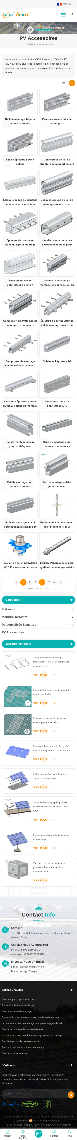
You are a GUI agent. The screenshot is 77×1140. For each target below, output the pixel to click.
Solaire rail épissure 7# (57, 361)
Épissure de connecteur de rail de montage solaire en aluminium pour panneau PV (57, 323)
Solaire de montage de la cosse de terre (22, 1029)
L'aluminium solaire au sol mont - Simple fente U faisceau (49, 776)
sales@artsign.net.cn (32, 966)
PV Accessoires (46, 44)
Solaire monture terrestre (14, 1053)
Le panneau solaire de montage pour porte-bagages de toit (32, 1023)
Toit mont (8, 609)
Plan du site (21, 1125)
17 (48, 582)
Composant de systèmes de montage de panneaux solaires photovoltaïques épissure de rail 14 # (20, 323)
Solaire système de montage (17, 1011)
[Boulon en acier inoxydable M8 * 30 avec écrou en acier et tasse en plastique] (20, 546)
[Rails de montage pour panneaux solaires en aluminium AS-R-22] (57, 425)
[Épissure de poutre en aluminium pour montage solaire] (20, 223)
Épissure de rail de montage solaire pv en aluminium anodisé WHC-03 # (20, 202)
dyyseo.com (22, 1120)
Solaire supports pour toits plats (18, 999)
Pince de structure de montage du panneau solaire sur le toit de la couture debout (49, 867)
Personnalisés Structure (19, 624)
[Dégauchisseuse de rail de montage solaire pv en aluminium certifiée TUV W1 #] (57, 183)
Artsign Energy (28, 971)
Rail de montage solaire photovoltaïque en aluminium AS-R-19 (20, 444)
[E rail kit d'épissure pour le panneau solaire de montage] (20, 384)
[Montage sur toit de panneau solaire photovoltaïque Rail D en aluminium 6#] (57, 384)
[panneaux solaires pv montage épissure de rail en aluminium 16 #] (57, 263)
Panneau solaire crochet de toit (18, 1005)
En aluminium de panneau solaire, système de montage (30, 1017)
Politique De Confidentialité (53, 1125)
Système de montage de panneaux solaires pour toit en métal (49, 720)
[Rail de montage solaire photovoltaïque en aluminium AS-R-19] (20, 425)
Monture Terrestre (14, 617)
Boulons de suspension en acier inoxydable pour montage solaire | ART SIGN (57, 525)
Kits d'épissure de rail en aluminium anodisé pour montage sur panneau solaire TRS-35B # (57, 243)
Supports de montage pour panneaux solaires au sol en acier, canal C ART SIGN (51, 806)
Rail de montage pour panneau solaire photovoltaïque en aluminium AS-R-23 (20, 485)
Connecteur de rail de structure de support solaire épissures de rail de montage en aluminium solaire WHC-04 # (57, 162)
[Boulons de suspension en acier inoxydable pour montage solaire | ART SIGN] (57, 505)
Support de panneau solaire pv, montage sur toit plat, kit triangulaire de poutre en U (51, 661)
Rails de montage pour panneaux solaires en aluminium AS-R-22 (57, 444)
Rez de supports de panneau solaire (20, 1041)
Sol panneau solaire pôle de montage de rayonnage (51, 837)
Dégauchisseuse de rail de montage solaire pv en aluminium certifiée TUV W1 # (57, 202)
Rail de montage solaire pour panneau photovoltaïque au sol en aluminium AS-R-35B (57, 485)
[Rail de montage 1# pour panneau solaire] (20, 102)
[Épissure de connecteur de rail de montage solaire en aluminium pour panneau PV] (57, 304)
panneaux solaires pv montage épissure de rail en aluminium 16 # (57, 283)
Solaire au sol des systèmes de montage (23, 1047)
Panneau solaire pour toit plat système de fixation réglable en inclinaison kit (51, 748)
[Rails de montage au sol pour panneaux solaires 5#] (20, 505)
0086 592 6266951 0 (28, 949)
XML (32, 1125)
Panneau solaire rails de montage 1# (57, 121)
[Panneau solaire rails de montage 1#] (57, 102)
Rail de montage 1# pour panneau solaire (20, 121)
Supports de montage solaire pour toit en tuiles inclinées (51, 692)
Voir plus (40, 674)
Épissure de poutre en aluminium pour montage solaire (20, 243)
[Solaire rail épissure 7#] (57, 344)
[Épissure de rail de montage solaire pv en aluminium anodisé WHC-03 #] (20, 183)
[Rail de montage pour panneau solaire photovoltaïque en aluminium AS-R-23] (20, 465)
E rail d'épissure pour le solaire (20, 161)
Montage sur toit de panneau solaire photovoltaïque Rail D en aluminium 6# (57, 404)
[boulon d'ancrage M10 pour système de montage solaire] (57, 546)
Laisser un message (38, 1133)
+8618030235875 (34, 954)
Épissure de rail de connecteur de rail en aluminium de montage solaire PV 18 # (20, 283)
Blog (9, 1125)
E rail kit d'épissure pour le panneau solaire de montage (20, 403)
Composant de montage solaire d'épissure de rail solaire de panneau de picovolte (20, 364)
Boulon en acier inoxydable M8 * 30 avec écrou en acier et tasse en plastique (20, 565)
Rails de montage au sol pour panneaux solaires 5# (20, 524)
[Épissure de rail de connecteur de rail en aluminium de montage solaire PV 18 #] (20, 263)
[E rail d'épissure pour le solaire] (20, 142)
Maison (31, 44)
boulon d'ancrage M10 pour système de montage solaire (57, 565)
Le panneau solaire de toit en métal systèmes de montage (32, 1035)
